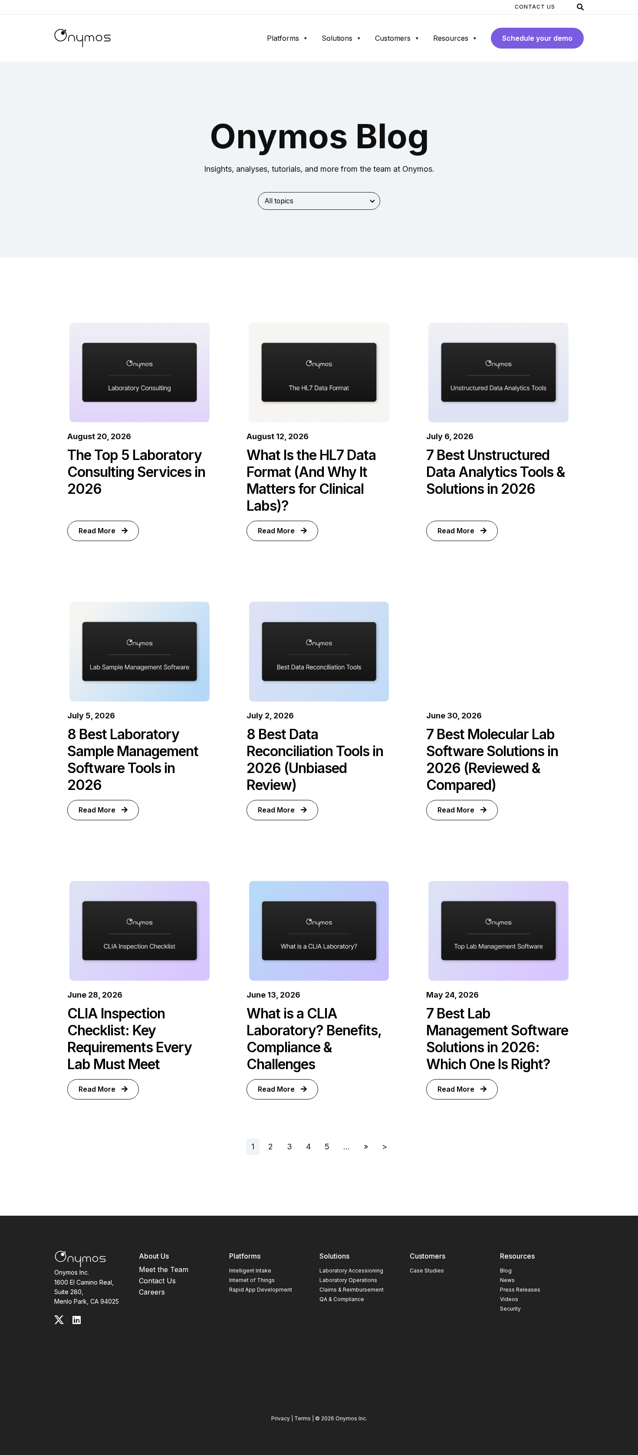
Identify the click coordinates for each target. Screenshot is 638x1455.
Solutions (337, 38)
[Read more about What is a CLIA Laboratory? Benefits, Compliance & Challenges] (319, 931)
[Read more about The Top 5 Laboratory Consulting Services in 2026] (139, 372)
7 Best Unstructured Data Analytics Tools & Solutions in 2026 (495, 472)
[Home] (82, 38)
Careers (152, 1292)
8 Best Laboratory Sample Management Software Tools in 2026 (132, 759)
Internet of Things (252, 1280)
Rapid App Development (260, 1289)
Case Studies (427, 1270)
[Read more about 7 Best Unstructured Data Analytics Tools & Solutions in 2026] (498, 372)
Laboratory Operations (348, 1280)
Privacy (280, 1418)
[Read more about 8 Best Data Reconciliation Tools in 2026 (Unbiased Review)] (319, 651)
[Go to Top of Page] (80, 1259)
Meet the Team (163, 1269)
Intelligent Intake (250, 1270)
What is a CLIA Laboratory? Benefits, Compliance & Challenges (314, 1039)
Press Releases (520, 1289)
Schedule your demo (537, 38)
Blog (506, 1270)
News (507, 1280)
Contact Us (535, 6)
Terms (302, 1418)
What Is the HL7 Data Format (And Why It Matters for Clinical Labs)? (311, 480)
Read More (98, 530)
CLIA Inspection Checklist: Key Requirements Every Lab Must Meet (129, 1039)
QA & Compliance (341, 1299)
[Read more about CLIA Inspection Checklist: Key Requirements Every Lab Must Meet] (139, 931)
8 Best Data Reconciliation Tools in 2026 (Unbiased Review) (315, 759)
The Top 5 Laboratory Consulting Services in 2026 (136, 472)
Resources (450, 38)
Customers (393, 38)
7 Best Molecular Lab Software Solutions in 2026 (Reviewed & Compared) (492, 759)
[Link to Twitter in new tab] (59, 1319)
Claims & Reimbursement (351, 1289)
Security (510, 1308)
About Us (154, 1256)
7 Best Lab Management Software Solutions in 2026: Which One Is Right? (497, 1039)
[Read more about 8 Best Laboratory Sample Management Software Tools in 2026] (139, 651)
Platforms (283, 38)
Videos (509, 1299)
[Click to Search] (580, 7)
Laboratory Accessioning (351, 1270)
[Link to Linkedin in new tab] (76, 1320)
